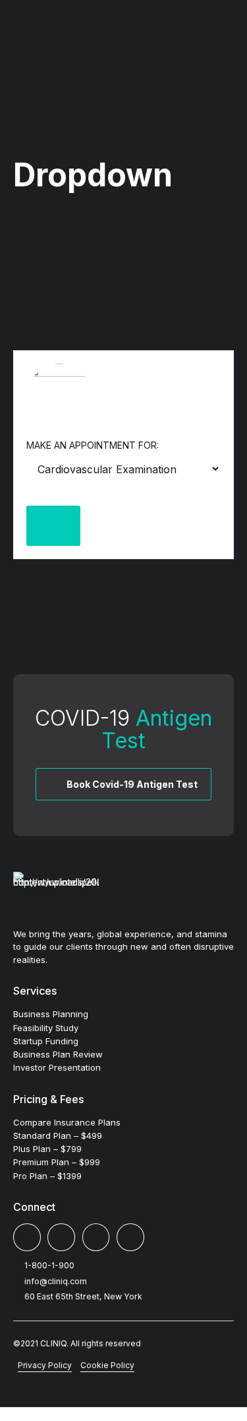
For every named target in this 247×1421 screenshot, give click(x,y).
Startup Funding (45, 1041)
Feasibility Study (45, 1027)
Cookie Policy (107, 1365)
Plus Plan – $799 (47, 1148)
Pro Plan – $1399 (47, 1176)
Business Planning (50, 1014)
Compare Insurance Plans (67, 1122)
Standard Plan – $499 (57, 1135)
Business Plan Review (58, 1054)
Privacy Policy (45, 1365)
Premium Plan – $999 (56, 1162)
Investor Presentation (57, 1067)
